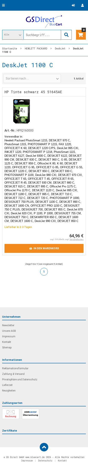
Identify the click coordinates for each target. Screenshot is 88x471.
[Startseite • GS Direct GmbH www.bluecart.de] (44, 21)
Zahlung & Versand (13, 373)
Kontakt (6, 342)
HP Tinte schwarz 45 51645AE (33, 92)
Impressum (8, 336)
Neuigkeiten (9, 390)
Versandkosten (77, 239)
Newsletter (8, 325)
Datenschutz (45, 460)
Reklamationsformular (15, 368)
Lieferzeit (7, 385)
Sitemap (7, 347)
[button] (12, 35)
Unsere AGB (9, 330)
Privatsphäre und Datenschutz (19, 379)
